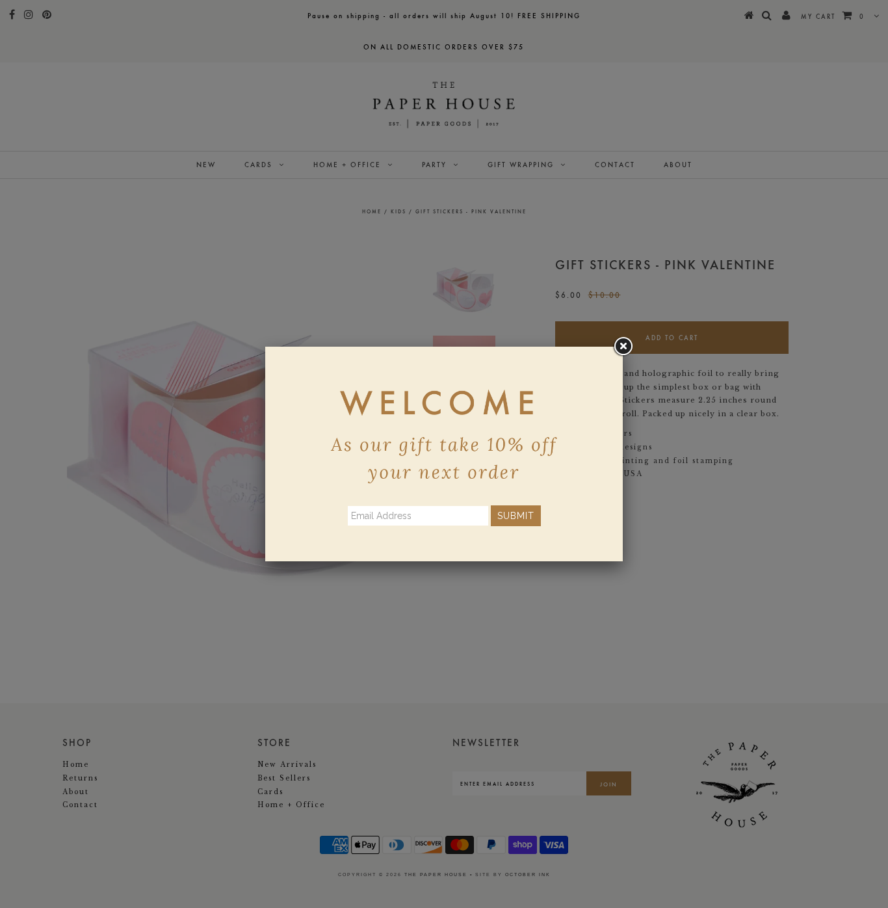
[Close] (622, 346)
